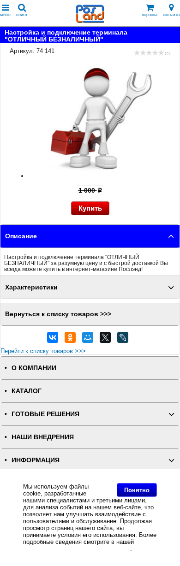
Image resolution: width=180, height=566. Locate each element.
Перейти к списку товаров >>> (43, 351)
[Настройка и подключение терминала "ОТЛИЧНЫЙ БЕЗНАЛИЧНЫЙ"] (99, 175)
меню (5, 14)
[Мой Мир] (88, 340)
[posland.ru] (90, 21)
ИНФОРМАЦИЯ (36, 460)
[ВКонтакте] (52, 340)
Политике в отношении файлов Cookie (76, 548)
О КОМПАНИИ (34, 368)
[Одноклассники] (70, 340)
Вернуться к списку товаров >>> (58, 314)
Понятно (137, 490)
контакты (171, 14)
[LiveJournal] (123, 340)
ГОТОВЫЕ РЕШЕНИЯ (45, 414)
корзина (149, 14)
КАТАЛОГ (27, 391)
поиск (21, 14)
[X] (105, 340)
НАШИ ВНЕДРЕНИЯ (43, 437)
